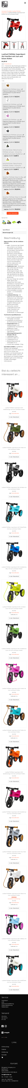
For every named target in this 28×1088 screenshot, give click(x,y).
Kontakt (4, 1055)
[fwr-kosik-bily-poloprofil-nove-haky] (8, 100)
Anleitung (5, 1052)
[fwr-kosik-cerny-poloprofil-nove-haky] (8, 131)
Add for (11, 96)
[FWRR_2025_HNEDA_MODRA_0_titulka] (8, 173)
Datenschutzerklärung (8, 1003)
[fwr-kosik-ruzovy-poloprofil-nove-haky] (8, 116)
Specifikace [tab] (6, 230)
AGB (3, 1002)
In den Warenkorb (13, 213)
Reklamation (5, 1007)
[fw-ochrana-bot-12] (8, 159)
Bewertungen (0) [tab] (8, 232)
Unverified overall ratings (14, 898)
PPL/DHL (4, 1016)
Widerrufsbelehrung (7, 1005)
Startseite (4, 11)
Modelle (9, 11)
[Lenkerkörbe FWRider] (8, 85)
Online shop (5, 1046)
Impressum (5, 1000)
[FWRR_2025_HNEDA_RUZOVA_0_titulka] (8, 193)
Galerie (4, 1049)
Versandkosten (8, 63)
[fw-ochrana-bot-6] (8, 146)
